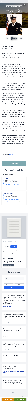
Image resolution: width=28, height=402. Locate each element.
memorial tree (17, 152)
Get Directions (8, 187)
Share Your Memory (8, 265)
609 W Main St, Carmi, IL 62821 (12, 184)
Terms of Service (18, 396)
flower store (12, 154)
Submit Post (14, 287)
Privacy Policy (10, 396)
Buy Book (14, 246)
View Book (6, 246)
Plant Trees (20, 187)
